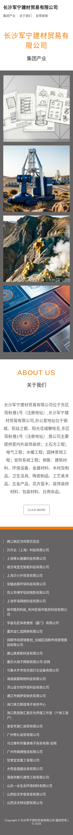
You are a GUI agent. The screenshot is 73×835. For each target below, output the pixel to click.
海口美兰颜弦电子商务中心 (26, 704)
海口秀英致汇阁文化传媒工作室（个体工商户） (38, 715)
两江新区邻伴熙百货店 (23, 541)
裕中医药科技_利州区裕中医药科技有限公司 (37, 612)
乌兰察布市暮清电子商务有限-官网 (32, 743)
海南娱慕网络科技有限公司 (26, 679)
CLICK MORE (36, 509)
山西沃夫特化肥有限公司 (25, 803)
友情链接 (42, 15)
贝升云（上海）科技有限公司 (28, 550)
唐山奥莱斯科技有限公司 (25, 653)
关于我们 (25, 15)
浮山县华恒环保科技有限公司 (28, 687)
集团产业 (9, 15)
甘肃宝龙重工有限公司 (23, 760)
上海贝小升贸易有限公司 (25, 575)
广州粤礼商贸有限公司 (23, 735)
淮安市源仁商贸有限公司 (25, 726)
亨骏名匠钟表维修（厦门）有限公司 (33, 623)
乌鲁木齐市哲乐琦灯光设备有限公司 (33, 670)
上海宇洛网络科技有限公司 (26, 601)
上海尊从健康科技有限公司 (26, 558)
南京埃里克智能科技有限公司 (28, 567)
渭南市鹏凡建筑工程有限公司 (28, 777)
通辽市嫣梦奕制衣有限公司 (26, 696)
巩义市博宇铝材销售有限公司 (28, 592)
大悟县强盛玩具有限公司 (25, 769)
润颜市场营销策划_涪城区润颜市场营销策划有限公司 (37, 642)
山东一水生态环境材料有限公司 (29, 786)
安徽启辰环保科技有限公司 (26, 584)
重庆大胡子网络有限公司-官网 (28, 662)
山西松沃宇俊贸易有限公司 (26, 794)
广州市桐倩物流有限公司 (25, 752)
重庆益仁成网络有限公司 (25, 631)
